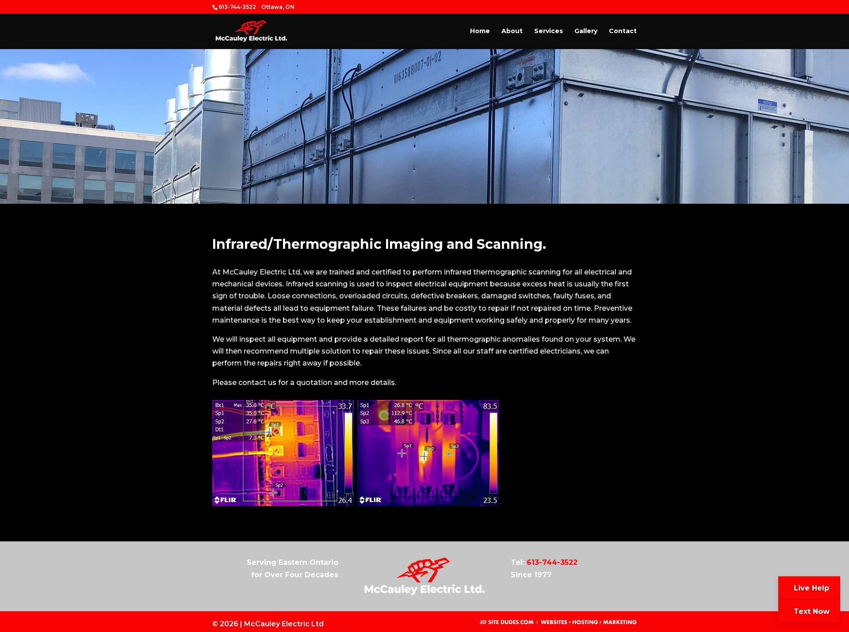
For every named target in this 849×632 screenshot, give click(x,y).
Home (480, 31)
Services (548, 31)
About (512, 31)
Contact (623, 31)
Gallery (585, 31)
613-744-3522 (552, 562)
